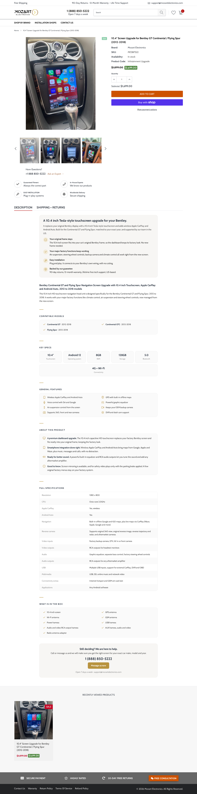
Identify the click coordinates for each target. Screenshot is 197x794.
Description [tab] (23, 207)
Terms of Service (64, 788)
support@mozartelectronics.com (167, 3)
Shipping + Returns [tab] (51, 207)
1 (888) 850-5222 (78, 11)
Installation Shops (45, 22)
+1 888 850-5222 (36, 173)
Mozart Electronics (137, 47)
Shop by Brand (22, 22)
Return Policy (46, 788)
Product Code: (118, 61)
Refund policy (81, 788)
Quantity (114, 73)
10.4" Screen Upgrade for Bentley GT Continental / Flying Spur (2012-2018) (33, 746)
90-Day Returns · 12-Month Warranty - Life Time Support (100, 3)
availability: (117, 56)
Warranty (32, 788)
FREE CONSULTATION (165, 778)
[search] (162, 12)
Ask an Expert (55, 173)
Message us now (98, 665)
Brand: (114, 47)
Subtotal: (115, 86)
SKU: (113, 52)
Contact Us (67, 22)
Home (16, 30)
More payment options (147, 109)
